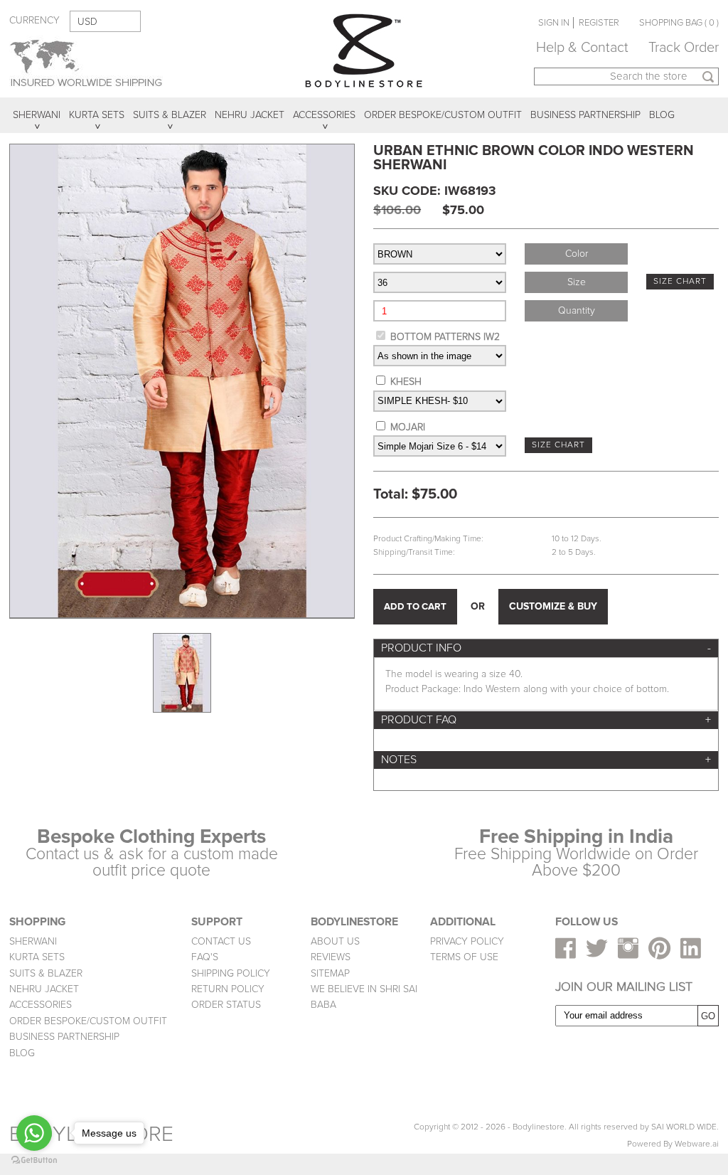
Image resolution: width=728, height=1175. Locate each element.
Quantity (576, 310)
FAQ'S (204, 957)
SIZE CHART (680, 281)
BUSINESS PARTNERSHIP (64, 1037)
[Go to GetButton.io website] (34, 1160)
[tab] (546, 648)
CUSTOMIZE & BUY (553, 606)
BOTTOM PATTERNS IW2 (445, 337)
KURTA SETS (37, 957)
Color (576, 254)
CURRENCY (34, 20)
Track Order (683, 47)
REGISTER (599, 22)
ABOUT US (335, 941)
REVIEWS (330, 957)
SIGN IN (553, 22)
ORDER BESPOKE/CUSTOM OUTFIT (88, 1021)
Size (576, 282)
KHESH (406, 382)
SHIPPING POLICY (230, 973)
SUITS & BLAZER (45, 973)
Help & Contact (582, 47)
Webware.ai (697, 1144)
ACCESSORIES (40, 1005)
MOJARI (407, 427)
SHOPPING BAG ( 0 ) (679, 22)
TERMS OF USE (464, 957)
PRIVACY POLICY (467, 941)
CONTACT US (221, 941)
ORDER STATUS (226, 1005)
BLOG (22, 1053)
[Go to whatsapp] (34, 1133)
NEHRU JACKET (44, 989)
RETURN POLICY (227, 989)
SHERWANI (33, 941)
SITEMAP (330, 973)
